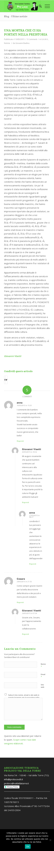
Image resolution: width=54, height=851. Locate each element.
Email (43, 675)
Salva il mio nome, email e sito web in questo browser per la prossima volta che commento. (23, 697)
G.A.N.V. (44, 39)
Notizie (7, 43)
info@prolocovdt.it (13, 779)
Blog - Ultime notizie (15, 16)
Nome (43, 665)
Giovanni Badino (22, 43)
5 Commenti (32, 39)
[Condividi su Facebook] (4, 380)
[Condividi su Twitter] (6, 380)
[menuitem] (39, 6)
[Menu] (46, 6)
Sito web (42, 686)
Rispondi (20, 441)
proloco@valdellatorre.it (16, 783)
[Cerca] (39, 6)
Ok (27, 846)
